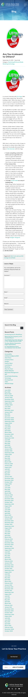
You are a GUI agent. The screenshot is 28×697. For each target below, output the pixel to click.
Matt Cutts (13, 256)
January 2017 (8, 476)
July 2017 (7, 469)
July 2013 (7, 552)
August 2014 (8, 528)
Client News (8, 358)
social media (14, 180)
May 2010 (7, 622)
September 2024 (9, 401)
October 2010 (8, 612)
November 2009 (9, 629)
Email (6, 298)
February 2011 (8, 605)
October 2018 (8, 451)
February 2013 (9, 561)
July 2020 (7, 425)
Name (6, 292)
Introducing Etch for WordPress (13, 334)
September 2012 (9, 570)
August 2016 (8, 484)
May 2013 (7, 555)
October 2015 (8, 502)
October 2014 (8, 524)
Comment (7, 275)
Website (6, 303)
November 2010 (9, 611)
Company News (9, 359)
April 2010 (7, 623)
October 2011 (8, 590)
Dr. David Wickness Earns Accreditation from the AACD (13, 347)
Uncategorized (9, 380)
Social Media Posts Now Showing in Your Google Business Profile (14, 340)
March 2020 (8, 432)
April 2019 (7, 445)
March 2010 (8, 625)
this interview (11, 149)
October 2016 (8, 482)
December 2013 (9, 543)
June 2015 (7, 509)
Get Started (14, 656)
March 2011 (8, 603)
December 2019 (9, 434)
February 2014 (9, 539)
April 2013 (7, 557)
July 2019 (7, 440)
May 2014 (7, 533)
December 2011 (9, 587)
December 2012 (9, 565)
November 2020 (9, 419)
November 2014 (9, 522)
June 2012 (7, 576)
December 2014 (9, 520)
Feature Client (9, 363)
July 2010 (7, 618)
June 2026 (8, 390)
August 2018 (8, 454)
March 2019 (8, 447)
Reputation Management (11, 372)
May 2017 (7, 473)
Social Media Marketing (11, 376)
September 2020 (9, 421)
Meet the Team (9, 369)
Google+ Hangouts (15, 237)
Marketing (11, 62)
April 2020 (8, 430)
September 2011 (9, 592)
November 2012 (9, 566)
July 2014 (7, 530)
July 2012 (7, 574)
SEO (15, 62)
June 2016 (7, 487)
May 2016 (7, 489)
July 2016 (7, 485)
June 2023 (8, 406)
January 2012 (8, 585)
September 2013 (9, 548)
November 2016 (9, 480)
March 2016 (8, 493)
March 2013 (8, 559)
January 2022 (8, 412)
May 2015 (7, 511)
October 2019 (8, 436)
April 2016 (7, 491)
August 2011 (8, 594)
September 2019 (9, 438)
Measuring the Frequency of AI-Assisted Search (13, 337)
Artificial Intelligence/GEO (12, 356)
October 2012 (8, 568)
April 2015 (7, 513)
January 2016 (8, 497)
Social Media (12, 258)
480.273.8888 (14, 667)
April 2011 (7, 601)
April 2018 (7, 460)
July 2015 (7, 508)
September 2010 (9, 614)
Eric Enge (19, 96)
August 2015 (8, 506)
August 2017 (8, 467)
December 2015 (9, 498)
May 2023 (7, 408)
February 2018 (9, 463)
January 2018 (8, 465)
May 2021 (7, 414)
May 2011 (7, 600)
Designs (7, 361)
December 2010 (9, 609)
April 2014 (7, 535)
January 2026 (8, 397)
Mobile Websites (9, 370)
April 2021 (7, 416)
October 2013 (8, 546)
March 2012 (8, 581)
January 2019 (8, 449)
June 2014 (7, 531)
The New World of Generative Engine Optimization (13, 343)
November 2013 (9, 544)
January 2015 (8, 519)
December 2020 (9, 418)
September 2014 (9, 526)
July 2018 (7, 456)
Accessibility (8, 354)
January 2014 (8, 541)
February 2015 (9, 517)
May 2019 (7, 443)
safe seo (19, 256)
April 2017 (7, 474)
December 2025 (9, 399)
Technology (11, 64)
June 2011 (7, 598)
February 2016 (9, 495)
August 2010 (8, 616)
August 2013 (8, 550)
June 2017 (7, 471)
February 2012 (9, 583)
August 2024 (8, 403)
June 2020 (8, 427)
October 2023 (9, 405)
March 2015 (8, 515)
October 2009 (9, 631)
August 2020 (8, 423)
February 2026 (9, 395)
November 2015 (9, 500)
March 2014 (8, 537)
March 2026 (8, 394)
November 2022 (9, 410)
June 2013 (7, 554)
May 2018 (7, 458)
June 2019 (7, 441)
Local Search (8, 365)
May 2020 (7, 429)
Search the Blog (10, 325)
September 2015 (9, 504)
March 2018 (8, 462)
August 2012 (8, 572)
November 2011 (9, 589)
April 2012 (7, 579)
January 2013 (8, 563)
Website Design (9, 383)
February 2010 (9, 627)
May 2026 (7, 392)
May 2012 (7, 577)
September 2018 (9, 452)
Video (6, 381)
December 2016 (9, 478)
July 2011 (7, 596)
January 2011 (8, 607)
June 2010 (7, 620)
